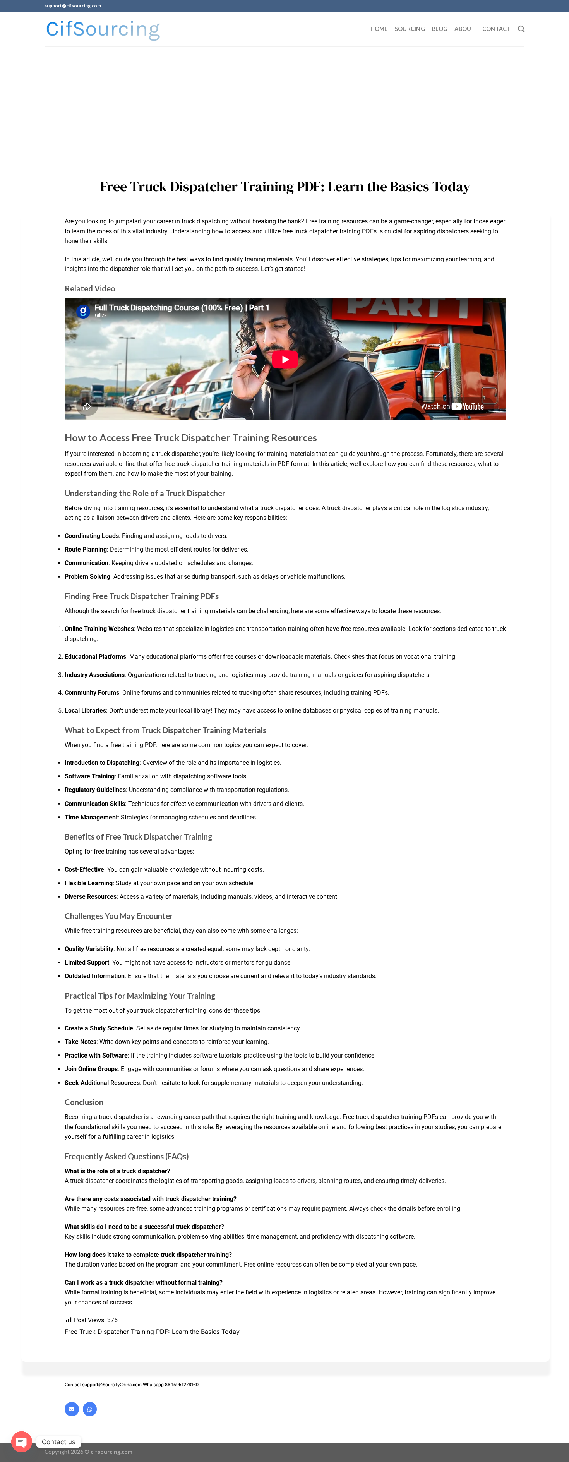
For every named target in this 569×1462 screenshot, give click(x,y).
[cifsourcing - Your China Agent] (103, 29)
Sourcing (410, 29)
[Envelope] (72, 1409)
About (464, 29)
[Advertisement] (284, 104)
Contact (496, 29)
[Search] (521, 29)
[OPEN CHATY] (21, 1441)
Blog (439, 29)
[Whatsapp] (90, 1409)
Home (379, 29)
